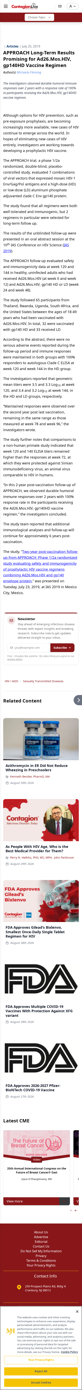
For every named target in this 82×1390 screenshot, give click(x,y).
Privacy (41, 1256)
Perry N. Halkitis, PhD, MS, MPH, (31, 857)
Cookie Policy (69, 1352)
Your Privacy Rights (41, 1265)
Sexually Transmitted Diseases (43, 681)
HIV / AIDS (11, 681)
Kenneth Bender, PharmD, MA (30, 776)
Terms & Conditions (41, 1260)
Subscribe (60, 647)
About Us (41, 1232)
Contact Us (41, 1246)
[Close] (77, 1311)
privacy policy (14, 659)
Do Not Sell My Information (41, 1251)
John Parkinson (64, 857)
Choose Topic (36, 17)
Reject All (41, 1371)
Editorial (41, 1241)
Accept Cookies (41, 1382)
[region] (41, 1348)
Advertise (41, 1237)
